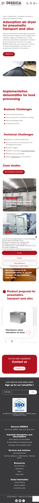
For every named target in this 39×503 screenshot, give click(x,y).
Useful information (19, 480)
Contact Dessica (19, 482)
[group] (18, 321)
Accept (19, 253)
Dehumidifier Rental (19, 453)
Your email (7, 392)
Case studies (19, 474)
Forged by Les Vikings (25, 497)
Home (5, 16)
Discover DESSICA (19, 427)
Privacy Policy (23, 266)
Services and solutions (19, 450)
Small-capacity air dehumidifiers (19, 439)
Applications (12, 16)
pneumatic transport (28, 151)
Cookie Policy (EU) (19, 488)
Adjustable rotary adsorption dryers (19, 445)
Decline (19, 258)
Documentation (19, 466)
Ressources (19, 463)
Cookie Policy (14, 266)
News (19, 471)
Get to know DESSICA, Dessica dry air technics (19, 429)
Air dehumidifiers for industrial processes (19, 442)
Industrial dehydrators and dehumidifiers (19, 436)
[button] (36, 237)
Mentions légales (19, 485)
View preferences (19, 263)
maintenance (15, 157)
